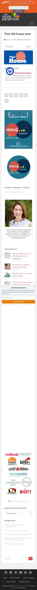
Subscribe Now (18, 301)
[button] (18, 288)
